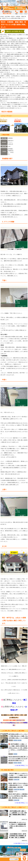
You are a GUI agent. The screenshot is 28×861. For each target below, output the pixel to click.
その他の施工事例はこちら (21, 765)
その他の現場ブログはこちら (20, 843)
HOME (2, 16)
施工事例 (7, 16)
